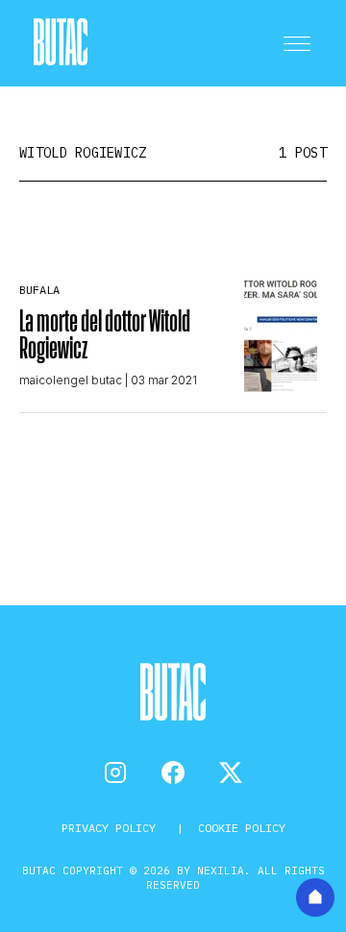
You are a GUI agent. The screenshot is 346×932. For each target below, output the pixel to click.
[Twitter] (230, 772)
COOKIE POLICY (241, 828)
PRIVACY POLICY (112, 828)
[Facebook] (173, 772)
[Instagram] (115, 772)
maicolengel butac (70, 380)
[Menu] (297, 43)
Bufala (39, 289)
